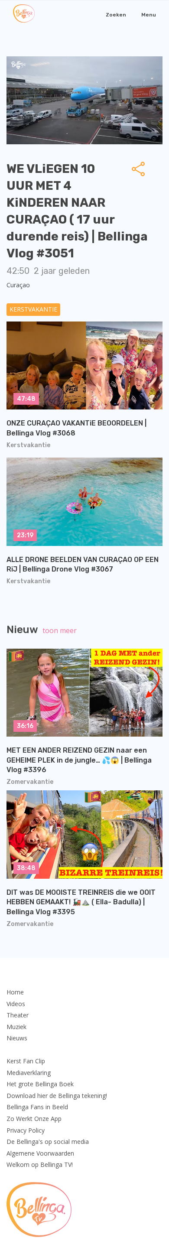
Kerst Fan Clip (25, 1061)
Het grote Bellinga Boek (40, 1084)
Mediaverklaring (28, 1073)
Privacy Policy (25, 1130)
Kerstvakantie (33, 309)
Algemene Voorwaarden (40, 1153)
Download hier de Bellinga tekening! (56, 1095)
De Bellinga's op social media (47, 1141)
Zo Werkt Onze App (34, 1118)
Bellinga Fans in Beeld (37, 1107)
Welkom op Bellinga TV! (39, 1164)
